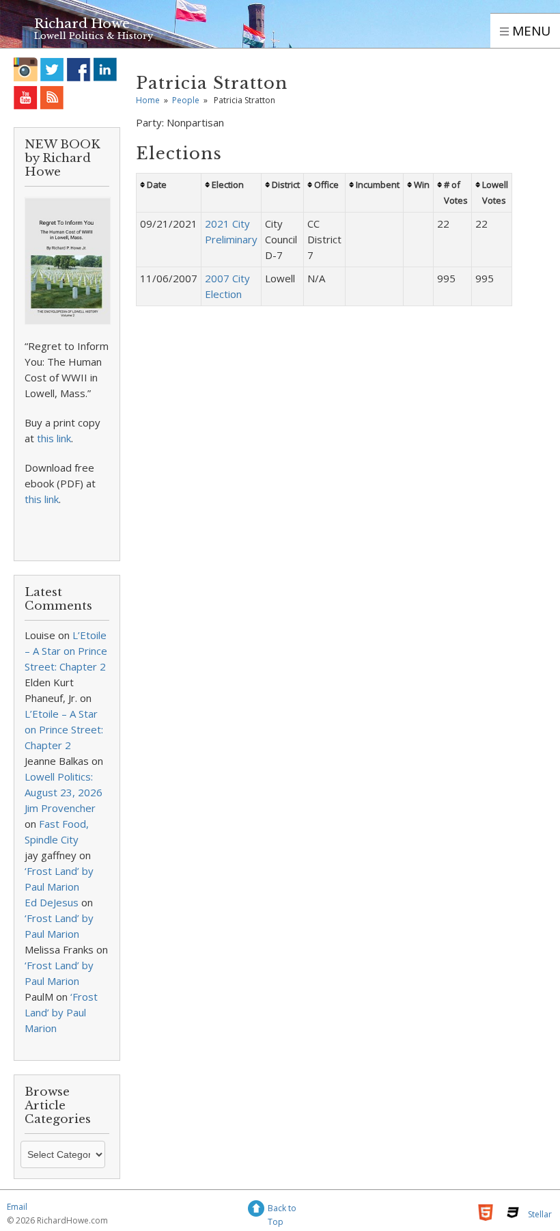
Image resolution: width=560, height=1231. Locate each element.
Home (148, 100)
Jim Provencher (60, 808)
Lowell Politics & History (93, 36)
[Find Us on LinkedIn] (105, 69)
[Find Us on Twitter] (52, 69)
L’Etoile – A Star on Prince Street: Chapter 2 (66, 650)
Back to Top (282, 1210)
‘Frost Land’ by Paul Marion (61, 1012)
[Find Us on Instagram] (26, 69)
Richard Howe (82, 23)
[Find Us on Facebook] (79, 69)
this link (54, 438)
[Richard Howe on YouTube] (26, 97)
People (185, 100)
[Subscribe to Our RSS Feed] (52, 97)
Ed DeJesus (52, 902)
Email (17, 1207)
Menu (529, 31)
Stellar (540, 1214)
